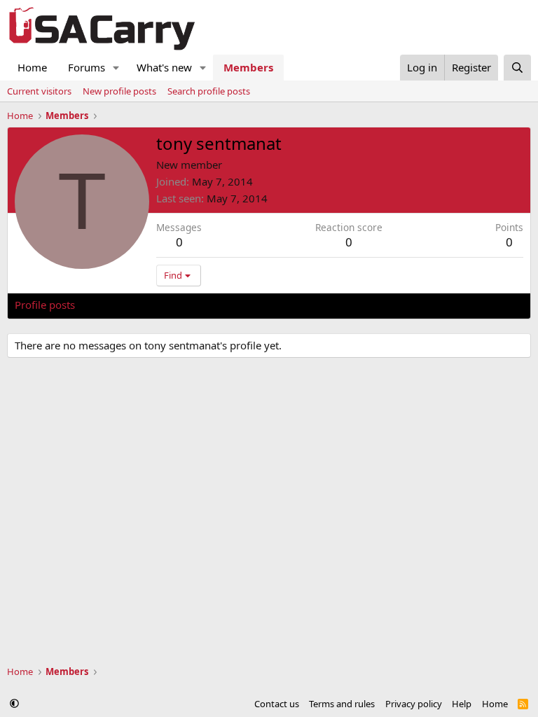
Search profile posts (208, 91)
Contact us (276, 703)
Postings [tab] (189, 305)
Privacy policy (413, 703)
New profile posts (119, 91)
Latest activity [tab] (122, 305)
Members (248, 67)
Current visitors (39, 91)
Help (461, 703)
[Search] (517, 68)
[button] (116, 68)
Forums (86, 67)
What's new (164, 67)
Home (32, 67)
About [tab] (239, 305)
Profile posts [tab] (45, 305)
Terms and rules (342, 703)
